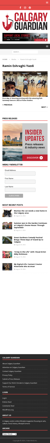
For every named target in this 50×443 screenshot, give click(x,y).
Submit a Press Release (11, 379)
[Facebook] (20, 7)
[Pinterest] (30, 7)
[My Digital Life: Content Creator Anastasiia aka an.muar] (7, 266)
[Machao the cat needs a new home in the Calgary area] (7, 213)
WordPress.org (7, 410)
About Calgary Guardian (11, 363)
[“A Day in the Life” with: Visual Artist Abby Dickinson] (7, 254)
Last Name (9, 187)
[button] (46, 2)
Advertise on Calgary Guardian (13, 367)
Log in (4, 398)
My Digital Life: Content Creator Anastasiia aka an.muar (28, 265)
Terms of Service (8, 387)
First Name (9, 178)
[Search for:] (25, 52)
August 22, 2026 (20, 216)
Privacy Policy (7, 375)
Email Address (10, 170)
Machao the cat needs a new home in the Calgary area (30, 212)
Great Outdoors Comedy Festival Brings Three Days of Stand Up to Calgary (28, 239)
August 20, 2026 (20, 245)
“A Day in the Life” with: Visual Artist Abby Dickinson (30, 253)
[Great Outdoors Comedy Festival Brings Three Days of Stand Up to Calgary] (7, 240)
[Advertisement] (20, 312)
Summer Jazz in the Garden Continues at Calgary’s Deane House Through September (30, 225)
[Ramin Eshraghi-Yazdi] (25, 95)
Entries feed (6, 402)
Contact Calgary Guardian (11, 371)
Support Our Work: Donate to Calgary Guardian (19, 383)
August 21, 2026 (20, 230)
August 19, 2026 (20, 257)
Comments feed (8, 406)
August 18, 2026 (20, 269)
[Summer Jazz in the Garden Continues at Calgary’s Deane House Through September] (7, 225)
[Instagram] (25, 7)
